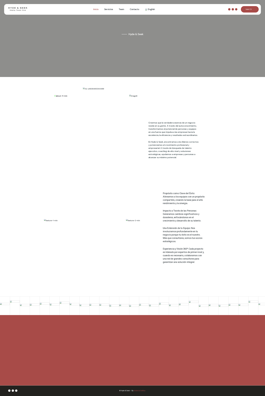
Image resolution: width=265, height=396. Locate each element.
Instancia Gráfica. (140, 390)
